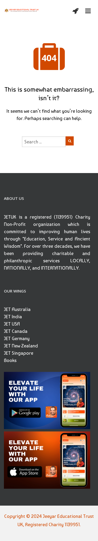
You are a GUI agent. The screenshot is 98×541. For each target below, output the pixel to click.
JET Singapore (18, 353)
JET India (13, 316)
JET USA (12, 324)
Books (10, 360)
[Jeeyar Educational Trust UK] (22, 10)
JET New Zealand (21, 345)
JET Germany (17, 338)
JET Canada (15, 331)
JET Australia (17, 309)
